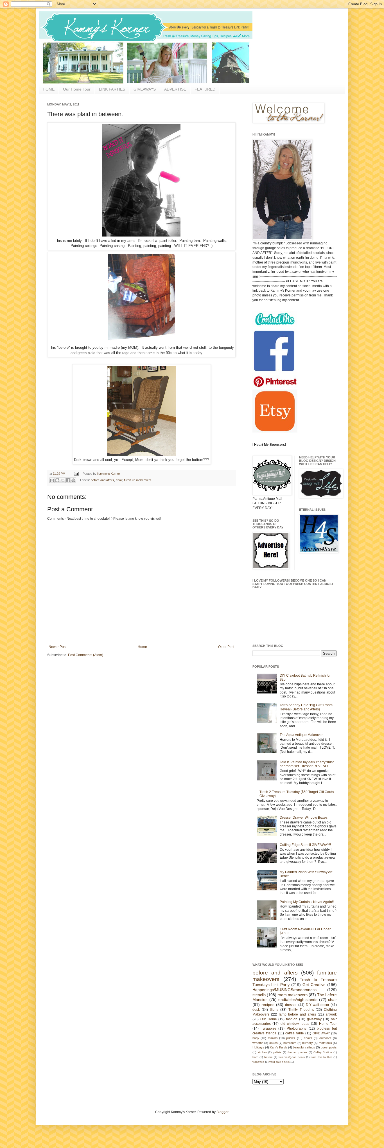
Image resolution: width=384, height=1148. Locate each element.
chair (119, 480)
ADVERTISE (175, 89)
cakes (273, 1043)
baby (255, 1038)
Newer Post (57, 647)
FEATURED (205, 89)
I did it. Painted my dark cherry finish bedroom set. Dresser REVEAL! (307, 764)
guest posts (329, 1047)
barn (255, 1057)
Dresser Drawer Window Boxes (303, 818)
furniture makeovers (138, 480)
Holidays (258, 1047)
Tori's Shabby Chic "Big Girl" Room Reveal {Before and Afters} (306, 707)
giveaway (314, 1019)
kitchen (262, 1052)
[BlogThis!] (57, 480)
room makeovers (292, 994)
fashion (291, 1019)
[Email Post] (76, 473)
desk (256, 1010)
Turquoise (268, 1028)
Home (142, 647)
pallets (277, 1052)
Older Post (226, 647)
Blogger (222, 1112)
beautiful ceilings (304, 1047)
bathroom (289, 1043)
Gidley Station (322, 1052)
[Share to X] (62, 480)
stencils (259, 994)
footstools (325, 1043)
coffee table (294, 1033)
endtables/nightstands (297, 999)
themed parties (298, 1052)
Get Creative (314, 984)
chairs (308, 1038)
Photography (296, 1028)
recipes (267, 1004)
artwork (331, 1014)
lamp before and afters (297, 1014)
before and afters (102, 480)
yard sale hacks (279, 1061)
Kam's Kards (278, 1047)
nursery (307, 1043)
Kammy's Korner (108, 473)
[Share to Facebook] (68, 480)
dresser (291, 1005)
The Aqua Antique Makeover (301, 735)
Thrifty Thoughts (301, 1010)
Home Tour (328, 1024)
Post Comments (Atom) (85, 655)
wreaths (257, 1043)
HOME (49, 89)
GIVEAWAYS (145, 89)
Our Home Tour (77, 89)
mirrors (273, 1038)
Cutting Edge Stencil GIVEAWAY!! (305, 845)
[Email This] (52, 480)
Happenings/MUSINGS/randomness (284, 989)
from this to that (321, 1057)
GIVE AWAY (321, 1033)
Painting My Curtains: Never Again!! (307, 902)
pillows (290, 1038)
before (268, 1057)
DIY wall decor (317, 1005)
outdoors (325, 1038)
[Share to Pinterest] (73, 480)
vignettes (258, 1061)
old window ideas (295, 1024)
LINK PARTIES (112, 89)
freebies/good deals (292, 1057)
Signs (274, 1010)
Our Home (268, 1019)
